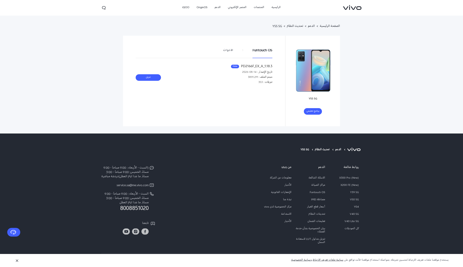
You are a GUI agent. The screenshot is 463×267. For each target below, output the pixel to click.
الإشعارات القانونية (281, 192)
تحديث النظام (295, 26)
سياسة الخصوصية (301, 260)
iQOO (185, 7)
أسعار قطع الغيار (316, 207)
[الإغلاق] (17, 260)
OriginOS (202, 7)
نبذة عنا (287, 200)
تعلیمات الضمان (316, 221)
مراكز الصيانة (318, 185)
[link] (352, 7)
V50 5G (354, 200)
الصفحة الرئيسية (330, 26)
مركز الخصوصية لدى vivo (278, 207)
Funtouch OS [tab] (262, 50)
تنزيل (148, 78)
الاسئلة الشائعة (317, 178)
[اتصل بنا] (13, 232)
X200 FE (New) (350, 185)
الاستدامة (286, 214)
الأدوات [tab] (228, 50)
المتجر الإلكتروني (237, 7)
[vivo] (354, 150)
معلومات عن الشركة (281, 178)
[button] (103, 7)
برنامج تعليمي (312, 111)
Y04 (356, 207)
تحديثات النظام (317, 214)
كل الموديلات (352, 229)
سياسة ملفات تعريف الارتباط (328, 260)
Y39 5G (354, 192)
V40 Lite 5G (352, 221)
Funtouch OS (317, 192)
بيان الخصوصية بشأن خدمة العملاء (310, 230)
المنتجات (259, 7)
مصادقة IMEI (318, 200)
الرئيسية (276, 7)
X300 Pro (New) (349, 178)
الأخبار (288, 185)
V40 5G (354, 214)
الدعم (218, 7)
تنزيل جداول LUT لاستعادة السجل (310, 241)
